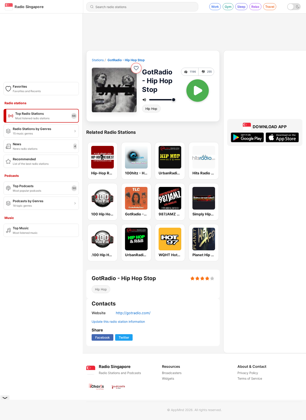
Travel (269, 7)
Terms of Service (249, 378)
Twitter (124, 337)
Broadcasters (171, 373)
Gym (228, 7)
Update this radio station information (118, 321)
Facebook (102, 337)
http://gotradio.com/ (133, 313)
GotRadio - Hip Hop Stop (126, 60)
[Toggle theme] (294, 6)
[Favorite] (136, 68)
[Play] (197, 90)
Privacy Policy (247, 373)
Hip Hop (151, 108)
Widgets (168, 378)
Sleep (241, 7)
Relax (255, 7)
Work (215, 7)
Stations (98, 60)
